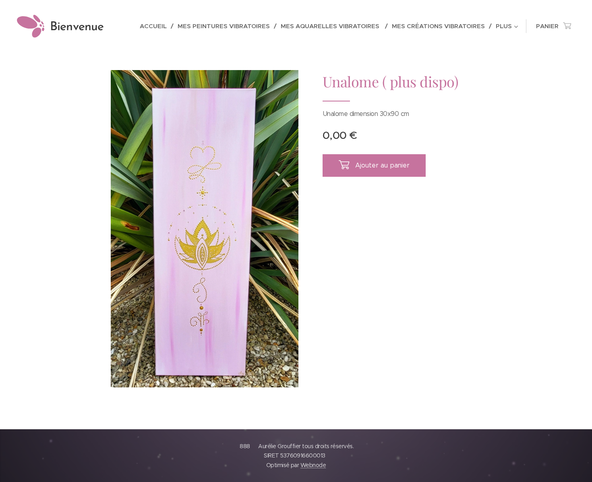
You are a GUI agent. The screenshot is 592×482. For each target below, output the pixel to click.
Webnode (313, 465)
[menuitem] (156, 26)
